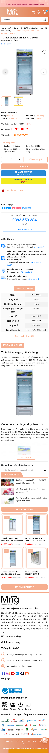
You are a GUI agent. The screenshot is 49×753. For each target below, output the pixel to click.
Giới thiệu (20, 741)
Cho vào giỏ (35, 159)
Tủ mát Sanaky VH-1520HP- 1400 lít (33, 573)
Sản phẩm (31, 741)
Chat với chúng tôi (24, 229)
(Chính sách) (26, 272)
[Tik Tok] (22, 673)
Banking (28, 709)
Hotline (33, 12)
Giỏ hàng (47, 12)
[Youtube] (13, 673)
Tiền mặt (13, 709)
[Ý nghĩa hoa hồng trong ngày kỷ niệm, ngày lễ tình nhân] (7, 500)
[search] (44, 19)
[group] (24, 72)
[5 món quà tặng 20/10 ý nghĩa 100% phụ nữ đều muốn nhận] (7, 482)
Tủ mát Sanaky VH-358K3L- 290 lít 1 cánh (11, 573)
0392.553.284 (24, 220)
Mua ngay (25, 166)
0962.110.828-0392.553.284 (19, 660)
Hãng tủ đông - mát (35, 28)
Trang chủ (5, 28)
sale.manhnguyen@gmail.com (19, 666)
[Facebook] (3, 673)
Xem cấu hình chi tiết (24, 336)
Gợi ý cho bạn (24, 509)
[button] (43, 71)
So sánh (7, 44)
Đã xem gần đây (24, 587)
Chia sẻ (7, 208)
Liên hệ (24, 744)
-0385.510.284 (38, 660)
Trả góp (20, 709)
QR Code (4, 709)
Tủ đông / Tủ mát (18, 28)
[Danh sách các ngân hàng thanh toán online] (24, 727)
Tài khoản (39, 12)
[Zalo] (17, 673)
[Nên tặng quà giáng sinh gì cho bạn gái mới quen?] (7, 491)
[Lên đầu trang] (45, 733)
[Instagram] (8, 673)
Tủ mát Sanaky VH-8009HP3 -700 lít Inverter (12, 539)
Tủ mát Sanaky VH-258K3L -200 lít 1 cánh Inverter (35, 539)
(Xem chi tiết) (39, 247)
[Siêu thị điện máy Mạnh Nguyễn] (24, 3)
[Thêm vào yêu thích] (44, 52)
